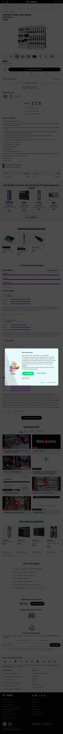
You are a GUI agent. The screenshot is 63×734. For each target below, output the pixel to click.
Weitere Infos (25, 378)
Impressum (42, 382)
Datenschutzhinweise (51, 382)
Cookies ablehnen (41, 373)
